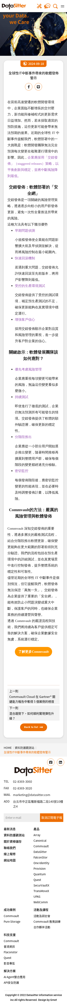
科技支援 (10, 934)
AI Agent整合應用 (14, 977)
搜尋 (55, 6)
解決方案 (10, 971)
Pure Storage (12, 921)
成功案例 (10, 909)
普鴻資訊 (9, 946)
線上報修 (39, 6)
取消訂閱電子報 (51, 817)
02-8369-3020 (22, 788)
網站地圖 (10, 860)
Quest (37, 880)
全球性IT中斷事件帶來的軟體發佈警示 (27, 752)
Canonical (40, 841)
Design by (44, 999)
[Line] (38, 86)
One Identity (41, 863)
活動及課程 (41, 909)
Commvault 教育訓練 (47, 921)
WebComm (41, 902)
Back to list (31, 727)
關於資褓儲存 (13, 841)
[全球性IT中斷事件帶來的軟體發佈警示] (14, 7)
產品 (36, 829)
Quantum (40, 874)
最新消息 (10, 829)
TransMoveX (41, 891)
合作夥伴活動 (42, 927)
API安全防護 (11, 982)
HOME (8, 748)
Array (37, 835)
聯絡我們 (47, 6)
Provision (40, 869)
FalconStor (40, 857)
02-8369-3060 (22, 781)
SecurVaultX (41, 885)
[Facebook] (28, 86)
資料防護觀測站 (24, 748)
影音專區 (9, 963)
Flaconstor (10, 952)
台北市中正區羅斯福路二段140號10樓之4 (38, 803)
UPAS (37, 896)
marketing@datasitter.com (31, 794)
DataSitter (40, 852)
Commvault (41, 846)
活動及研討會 (42, 916)
